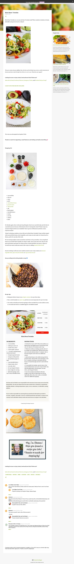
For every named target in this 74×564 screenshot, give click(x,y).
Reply (10, 494)
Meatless (32, 474)
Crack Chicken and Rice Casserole (59, 64)
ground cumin (10, 204)
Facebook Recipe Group (40, 80)
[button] (5, 16)
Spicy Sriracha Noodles (18, 252)
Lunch (28, 474)
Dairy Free (15, 474)
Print (42, 332)
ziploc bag (22, 299)
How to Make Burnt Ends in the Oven (60, 44)
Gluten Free (24, 474)
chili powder (10, 206)
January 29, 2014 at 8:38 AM (24, 484)
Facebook (16, 80)
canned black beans (12, 202)
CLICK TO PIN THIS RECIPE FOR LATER (14, 85)
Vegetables (38, 474)
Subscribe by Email (9, 80)
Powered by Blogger (37, 560)
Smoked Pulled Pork (39, 245)
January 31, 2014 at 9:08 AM (32, 516)
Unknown (11, 497)
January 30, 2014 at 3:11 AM (17, 510)
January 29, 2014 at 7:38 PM (17, 497)
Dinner (19, 474)
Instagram (26, 80)
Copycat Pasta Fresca (30, 252)
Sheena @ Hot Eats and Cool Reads (20, 502)
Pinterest (21, 80)
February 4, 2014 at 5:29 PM (25, 523)
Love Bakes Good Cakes (14, 484)
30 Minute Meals (9, 474)
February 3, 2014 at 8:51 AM (27, 489)
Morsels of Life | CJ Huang (14, 523)
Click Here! (42, 2)
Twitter (31, 80)
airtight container (26, 297)
